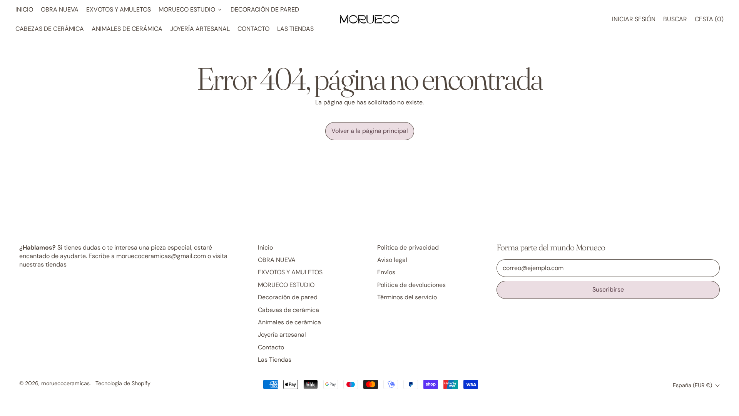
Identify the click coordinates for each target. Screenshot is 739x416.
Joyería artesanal (200, 29)
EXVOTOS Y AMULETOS (118, 9)
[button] (675, 19)
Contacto (253, 29)
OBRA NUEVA (60, 9)
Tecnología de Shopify (122, 383)
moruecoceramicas (65, 383)
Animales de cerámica (127, 29)
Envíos (386, 272)
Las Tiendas (295, 29)
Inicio (24, 9)
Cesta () (709, 21)
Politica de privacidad (408, 247)
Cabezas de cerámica (49, 29)
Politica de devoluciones (411, 285)
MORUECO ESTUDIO (286, 285)
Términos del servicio (407, 297)
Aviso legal (392, 260)
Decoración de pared (265, 9)
